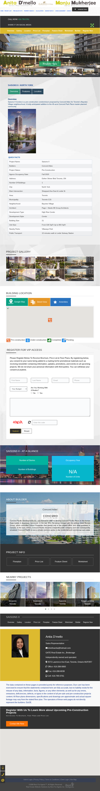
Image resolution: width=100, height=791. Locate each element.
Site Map (73, 779)
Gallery (19, 31)
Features (26, 91)
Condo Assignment (60, 10)
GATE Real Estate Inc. (60, 653)
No (34, 393)
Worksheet (69, 31)
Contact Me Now (17, 724)
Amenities (63, 302)
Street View (41, 302)
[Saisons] (62, 594)
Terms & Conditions (52, 779)
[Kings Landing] (87, 594)
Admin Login (28, 779)
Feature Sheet (57, 31)
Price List (36, 31)
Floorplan (46, 31)
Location (27, 31)
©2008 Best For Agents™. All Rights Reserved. (45, 784)
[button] (50, 320)
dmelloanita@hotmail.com (59, 648)
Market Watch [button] (49, 10)
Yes (41, 393)
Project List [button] (8, 10)
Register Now (88, 31)
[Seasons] (12, 594)
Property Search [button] (29, 10)
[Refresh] (29, 422)
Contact (69, 10)
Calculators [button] (39, 10)
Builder (77, 31)
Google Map (19, 302)
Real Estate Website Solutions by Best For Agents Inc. (45, 787)
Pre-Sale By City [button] (17, 10)
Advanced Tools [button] (82, 9)
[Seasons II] (37, 594)
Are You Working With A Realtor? (39, 389)
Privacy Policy (39, 779)
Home (1, 10)
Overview (10, 31)
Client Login (64, 779)
